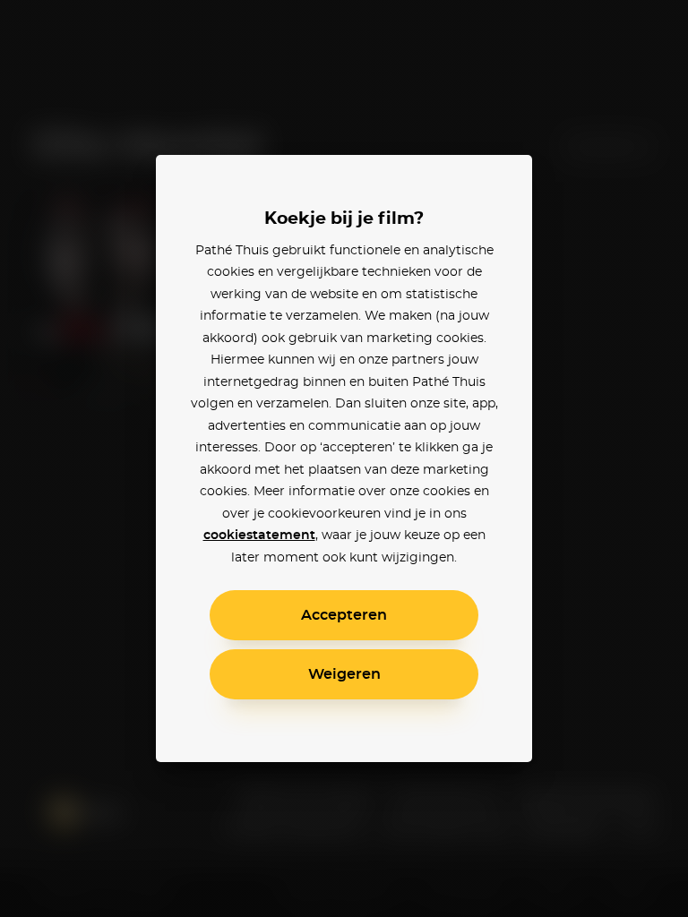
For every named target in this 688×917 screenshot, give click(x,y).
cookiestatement (259, 535)
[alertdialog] (344, 458)
